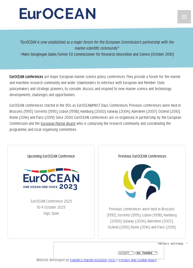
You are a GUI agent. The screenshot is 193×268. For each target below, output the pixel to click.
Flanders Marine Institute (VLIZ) (93, 260)
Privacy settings (170, 243)
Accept (124, 253)
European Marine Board (58, 124)
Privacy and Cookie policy (138, 260)
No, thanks (145, 253)
